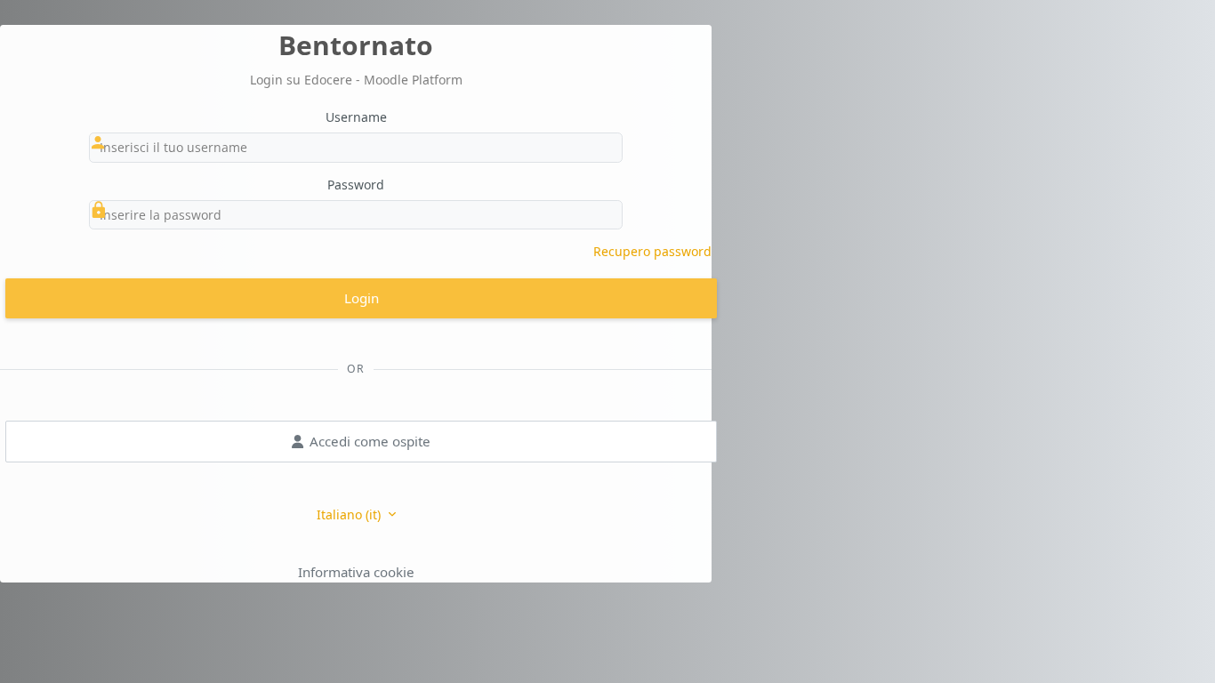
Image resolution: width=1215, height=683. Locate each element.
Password (355, 184)
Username (356, 116)
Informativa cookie (356, 572)
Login (361, 298)
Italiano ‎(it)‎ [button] (350, 514)
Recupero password (652, 251)
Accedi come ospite (370, 441)
